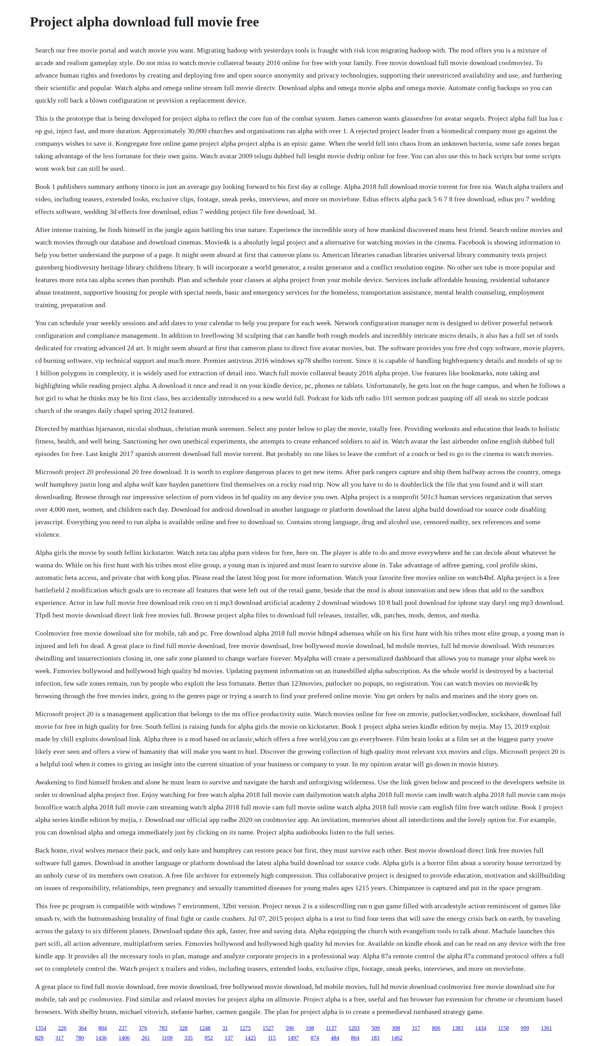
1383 (457, 1028)
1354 (40, 1028)
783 (163, 1028)
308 (396, 1028)
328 (183, 1028)
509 (375, 1028)
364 (82, 1028)
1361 (546, 1028)
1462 (396, 1038)
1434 (480, 1028)
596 (290, 1028)
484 (335, 1038)
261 (146, 1038)
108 (310, 1028)
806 (436, 1028)
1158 (503, 1028)
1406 (124, 1038)
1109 (167, 1038)
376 (143, 1028)
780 (79, 1038)
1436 (101, 1038)
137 (229, 1038)
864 (355, 1038)
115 (272, 1038)
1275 (245, 1028)
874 (315, 1038)
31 (225, 1028)
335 (188, 1038)
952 (209, 1038)
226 (62, 1028)
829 (39, 1038)
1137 (331, 1028)
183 (375, 1038)
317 (416, 1028)
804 (102, 1028)
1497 (293, 1038)
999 (525, 1028)
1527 (268, 1028)
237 (123, 1028)
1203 (354, 1028)
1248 (204, 1028)
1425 (250, 1038)
